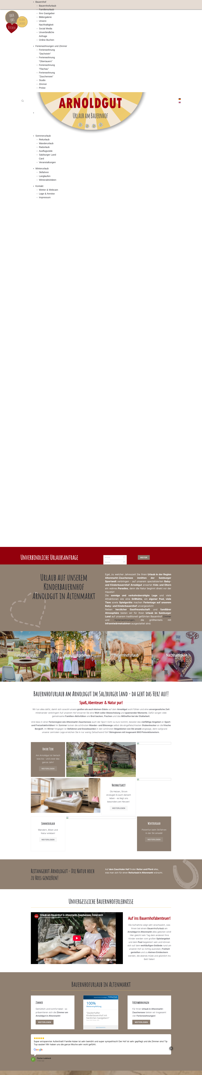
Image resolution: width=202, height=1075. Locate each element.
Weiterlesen (47, 768)
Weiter (143, 557)
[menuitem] (40, 2)
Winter (50, 729)
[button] (22, 100)
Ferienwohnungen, (128, 620)
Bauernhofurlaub (155, 928)
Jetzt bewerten (100, 1027)
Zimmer (167, 616)
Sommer (63, 725)
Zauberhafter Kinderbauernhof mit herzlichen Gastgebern (97, 1015)
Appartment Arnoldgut (100, 997)
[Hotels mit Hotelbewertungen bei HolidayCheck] (112, 997)
